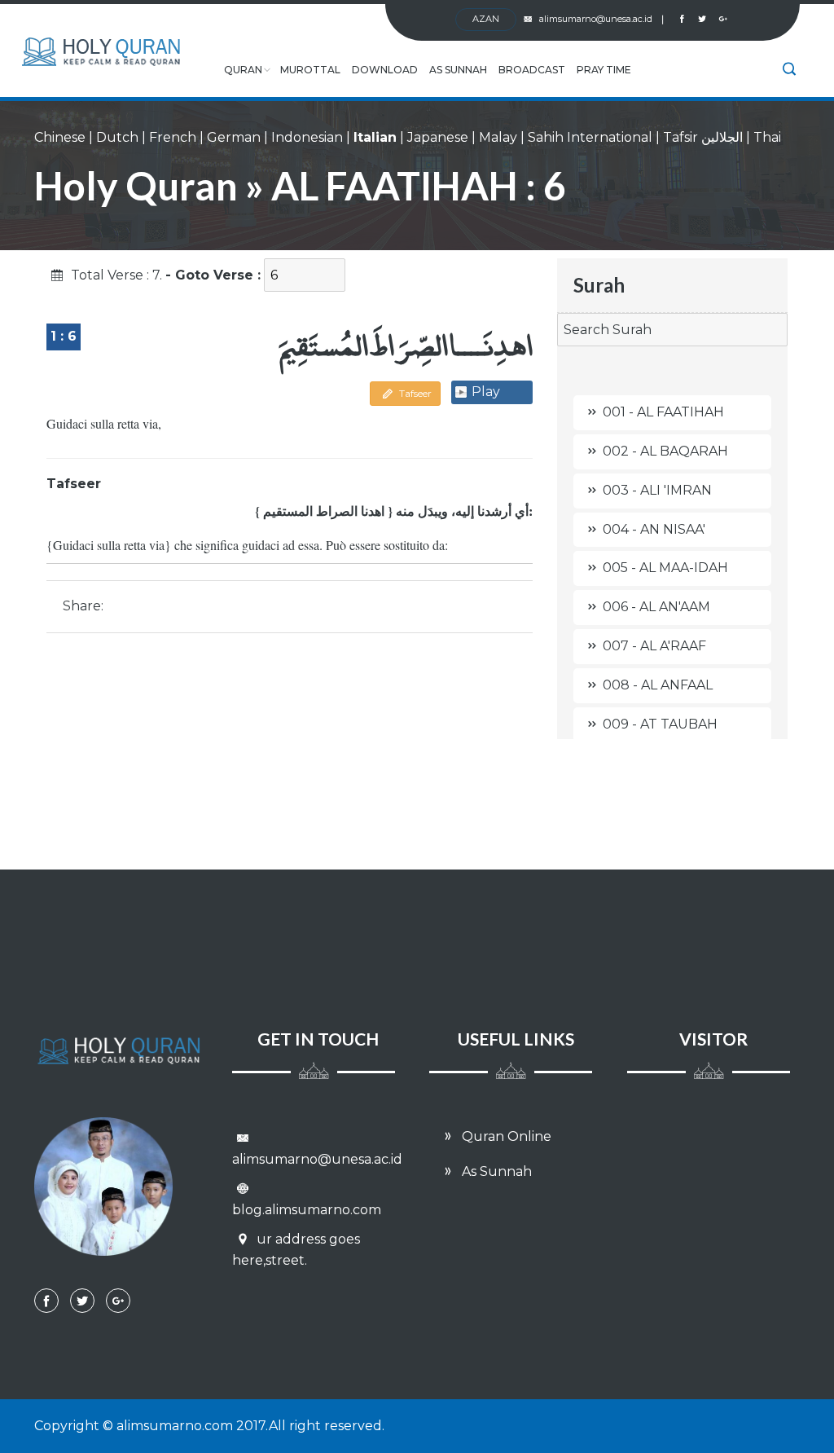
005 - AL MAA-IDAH (665, 567)
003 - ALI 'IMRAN (657, 490)
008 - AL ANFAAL (658, 685)
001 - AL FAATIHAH (663, 412)
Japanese (437, 137)
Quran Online (505, 1136)
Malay (498, 137)
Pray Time (604, 70)
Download (385, 70)
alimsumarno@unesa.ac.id (601, 18)
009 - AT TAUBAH (660, 724)
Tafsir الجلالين (703, 137)
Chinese (60, 137)
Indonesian (307, 137)
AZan (485, 18)
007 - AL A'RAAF (654, 646)
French (172, 137)
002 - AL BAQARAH (665, 451)
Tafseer (414, 393)
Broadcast (531, 70)
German (234, 137)
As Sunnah (458, 70)
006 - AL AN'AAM (656, 606)
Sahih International (590, 137)
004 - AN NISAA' (654, 529)
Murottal (310, 70)
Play (486, 391)
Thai (767, 137)
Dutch (117, 137)
